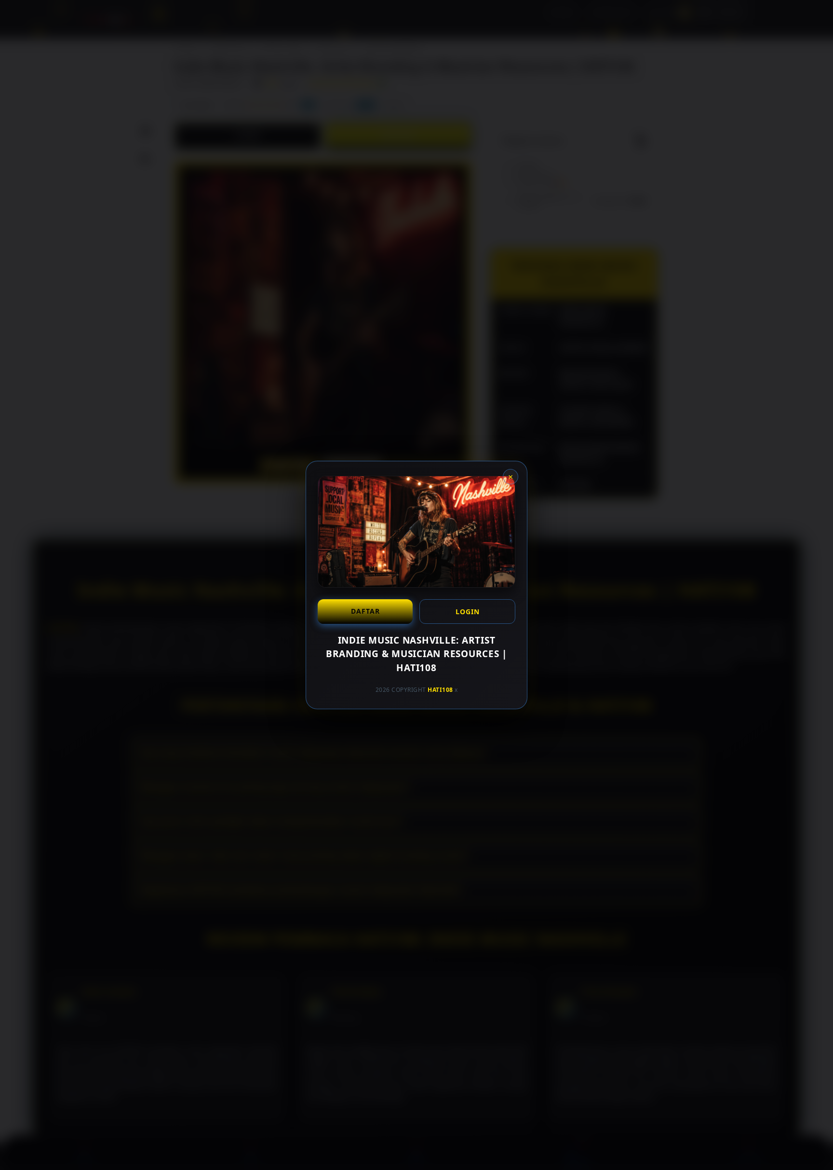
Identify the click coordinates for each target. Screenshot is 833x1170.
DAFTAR (365, 611)
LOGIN (468, 611)
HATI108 (440, 690)
